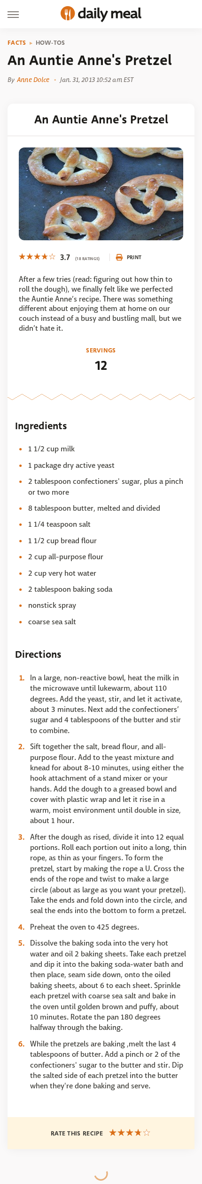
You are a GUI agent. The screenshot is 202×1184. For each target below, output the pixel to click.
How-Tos (50, 43)
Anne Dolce (33, 79)
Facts (17, 43)
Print (134, 257)
